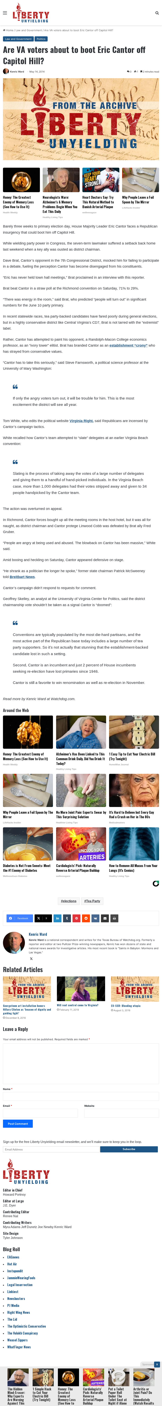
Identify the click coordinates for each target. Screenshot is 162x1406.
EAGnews (13, 1257)
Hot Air (12, 1263)
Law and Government (29, 30)
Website (89, 1105)
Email (7, 1105)
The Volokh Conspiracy (22, 1333)
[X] (31, 958)
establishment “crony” (128, 345)
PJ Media (13, 1305)
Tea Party (93, 901)
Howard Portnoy (14, 1194)
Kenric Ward (17, 71)
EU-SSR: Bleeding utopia (125, 1005)
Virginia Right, (82, 421)
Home (9, 30)
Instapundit (15, 1270)
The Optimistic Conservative (26, 1326)
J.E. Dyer (9, 1205)
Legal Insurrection (19, 1284)
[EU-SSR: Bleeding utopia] (135, 989)
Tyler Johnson (13, 1238)
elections (69, 901)
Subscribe (129, 1149)
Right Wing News (18, 1312)
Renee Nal (10, 1216)
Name (7, 1089)
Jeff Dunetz (29, 1227)
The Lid (12, 1319)
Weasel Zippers (17, 1339)
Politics (41, 38)
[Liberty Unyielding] (31, 13)
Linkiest (12, 1291)
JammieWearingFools (21, 1277)
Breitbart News (22, 577)
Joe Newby (46, 1227)
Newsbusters (16, 1298)
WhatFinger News (19, 1346)
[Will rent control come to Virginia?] (81, 988)
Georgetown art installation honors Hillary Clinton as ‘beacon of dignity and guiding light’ (27, 1009)
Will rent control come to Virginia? (77, 1005)
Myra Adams (11, 1227)
